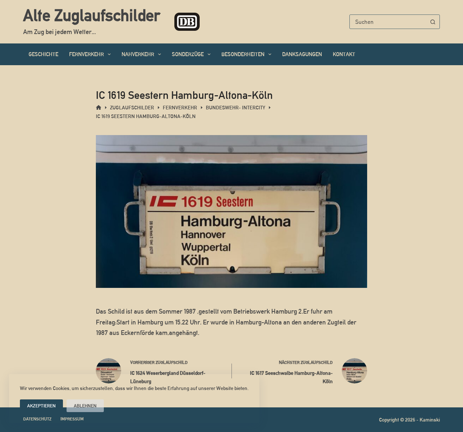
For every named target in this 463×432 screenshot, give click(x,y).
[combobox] (388, 21)
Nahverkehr (138, 54)
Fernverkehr (86, 54)
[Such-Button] (432, 22)
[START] (98, 107)
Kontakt (344, 54)
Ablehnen (85, 405)
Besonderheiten (242, 54)
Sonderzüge (188, 54)
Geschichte (43, 54)
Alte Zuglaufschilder (91, 15)
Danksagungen (302, 54)
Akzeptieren (41, 405)
